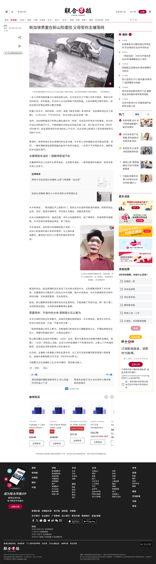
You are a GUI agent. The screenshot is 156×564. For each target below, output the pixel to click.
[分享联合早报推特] (37, 520)
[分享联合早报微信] (56, 520)
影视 (73, 489)
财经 (22, 19)
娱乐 (57, 19)
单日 (137, 114)
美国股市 (55, 486)
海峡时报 (64, 543)
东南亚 (42, 19)
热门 (114, 491)
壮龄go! (95, 471)
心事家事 (115, 481)
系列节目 (135, 483)
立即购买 (36, 443)
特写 (93, 473)
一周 (147, 114)
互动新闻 (99, 19)
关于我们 (36, 515)
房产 (53, 483)
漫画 (73, 478)
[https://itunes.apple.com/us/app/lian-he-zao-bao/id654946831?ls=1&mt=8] (74, 521)
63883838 (44, 531)
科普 (114, 476)
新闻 (134, 476)
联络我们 (86, 515)
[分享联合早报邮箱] (60, 520)
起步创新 (55, 491)
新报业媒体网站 (10, 543)
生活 (64, 19)
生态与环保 (96, 491)
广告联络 (56, 515)
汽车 (114, 478)
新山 (45, 368)
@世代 (94, 489)
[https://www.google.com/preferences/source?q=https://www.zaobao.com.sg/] (146, 544)
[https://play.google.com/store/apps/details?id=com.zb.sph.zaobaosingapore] (89, 521)
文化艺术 (95, 481)
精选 (114, 483)
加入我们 (66, 515)
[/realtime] (130, 34)
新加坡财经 (56, 473)
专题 (107, 19)
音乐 (73, 492)
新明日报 (22, 11)
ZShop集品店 (54, 543)
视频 (84, 19)
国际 (30, 19)
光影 (114, 471)
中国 (36, 19)
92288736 (58, 537)
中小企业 (55, 489)
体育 (78, 19)
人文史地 (95, 483)
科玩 (114, 473)
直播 (134, 486)
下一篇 (109, 374)
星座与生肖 (116, 496)
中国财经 (55, 478)
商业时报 (73, 543)
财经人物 (55, 494)
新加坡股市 (56, 471)
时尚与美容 (96, 494)
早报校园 (115, 489)
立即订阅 (15, 506)
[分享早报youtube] (40, 520)
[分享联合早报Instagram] (44, 520)
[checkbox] (122, 384)
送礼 (73, 497)
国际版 (65, 510)
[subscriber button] (150, 12)
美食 (93, 476)
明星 (73, 487)
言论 (49, 19)
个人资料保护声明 (133, 378)
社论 (73, 471)
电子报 (133, 11)
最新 (7, 19)
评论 (73, 473)
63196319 (49, 529)
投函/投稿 (96, 515)
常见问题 (76, 515)
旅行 (93, 478)
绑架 (37, 368)
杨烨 (5, 25)
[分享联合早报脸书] (33, 520)
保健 (72, 19)
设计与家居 (96, 496)
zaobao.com (22, 559)
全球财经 (55, 476)
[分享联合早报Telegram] (48, 520)
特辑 (114, 486)
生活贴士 (115, 494)
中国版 (73, 510)
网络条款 (21, 543)
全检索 (44, 543)
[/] (78, 12)
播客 (91, 19)
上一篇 (34, 374)
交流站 (74, 476)
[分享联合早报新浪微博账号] (52, 520)
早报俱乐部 (121, 11)
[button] (149, 11)
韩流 (73, 494)
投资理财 (55, 481)
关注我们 (46, 515)
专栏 (93, 486)
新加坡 (14, 19)
